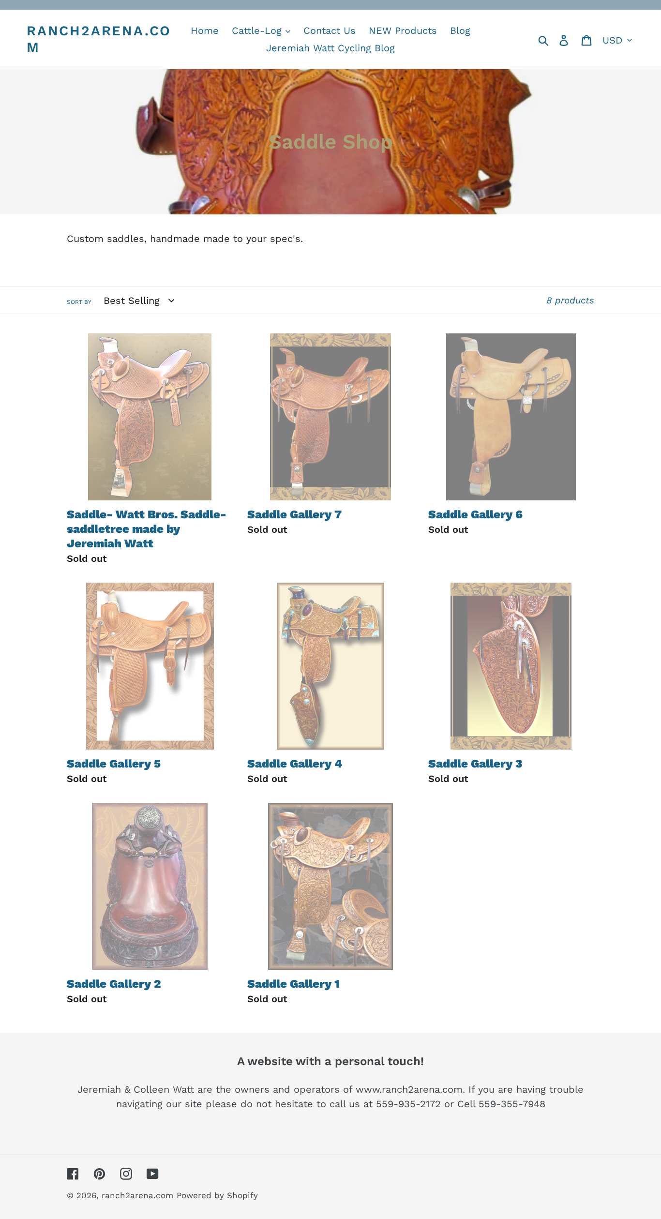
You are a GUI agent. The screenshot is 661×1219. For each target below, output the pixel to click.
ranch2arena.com (99, 39)
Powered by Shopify (217, 1195)
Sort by (79, 302)
